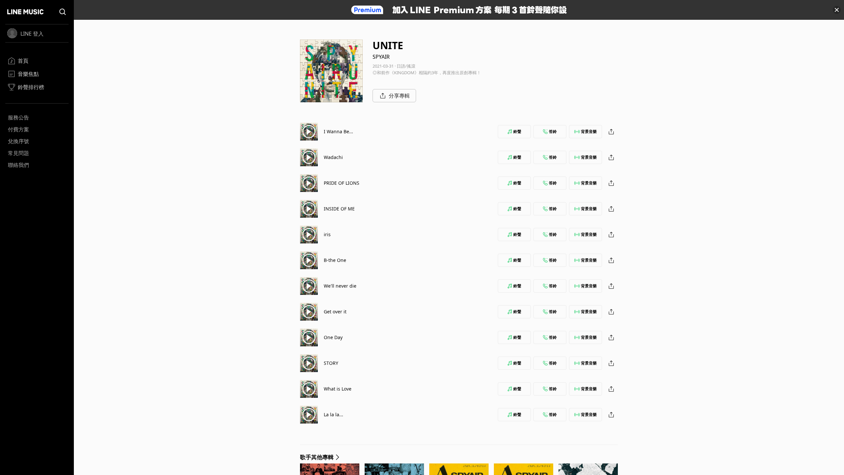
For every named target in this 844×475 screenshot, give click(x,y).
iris (327, 234)
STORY (331, 363)
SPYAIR (381, 56)
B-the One (335, 260)
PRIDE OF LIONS (341, 183)
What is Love (337, 389)
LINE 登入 (32, 33)
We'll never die (340, 286)
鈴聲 (517, 131)
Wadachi (333, 157)
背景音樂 (589, 131)
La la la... (333, 414)
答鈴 (553, 131)
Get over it (335, 311)
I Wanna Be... (338, 131)
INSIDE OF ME (339, 209)
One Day (333, 337)
